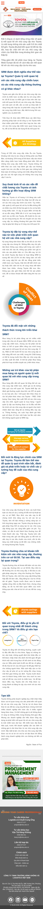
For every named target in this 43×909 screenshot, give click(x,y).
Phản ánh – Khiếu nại (21, 863)
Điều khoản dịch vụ (21, 858)
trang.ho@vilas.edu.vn (21, 837)
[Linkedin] (18, 900)
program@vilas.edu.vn (21, 825)
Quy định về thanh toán (21, 860)
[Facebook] (11, 900)
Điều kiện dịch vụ (21, 866)
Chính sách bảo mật (21, 855)
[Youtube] (25, 900)
